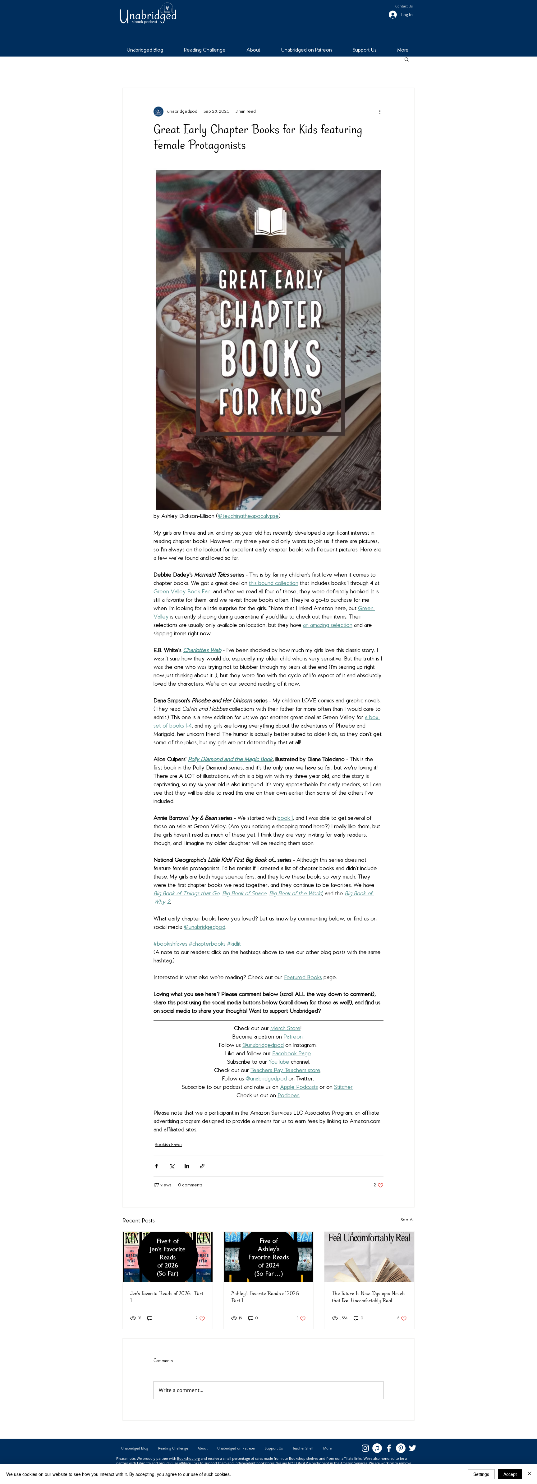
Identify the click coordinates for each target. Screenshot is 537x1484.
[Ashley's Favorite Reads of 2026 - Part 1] (269, 1257)
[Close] (529, 1474)
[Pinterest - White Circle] (401, 1448)
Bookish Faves (168, 1145)
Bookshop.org (188, 1458)
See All (408, 1220)
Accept (510, 1474)
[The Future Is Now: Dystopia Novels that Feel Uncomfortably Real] (369, 1257)
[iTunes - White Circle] (377, 1448)
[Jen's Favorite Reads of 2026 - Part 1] (168, 1257)
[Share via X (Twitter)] (172, 1166)
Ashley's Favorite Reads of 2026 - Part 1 (266, 1297)
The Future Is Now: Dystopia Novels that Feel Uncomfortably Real (369, 1297)
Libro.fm (144, 1463)
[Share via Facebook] (156, 1166)
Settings (481, 1474)
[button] (407, 59)
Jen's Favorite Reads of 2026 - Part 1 (166, 1297)
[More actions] (379, 111)
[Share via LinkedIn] (187, 1166)
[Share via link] (202, 1166)
